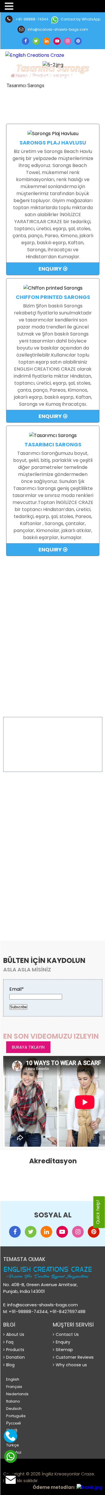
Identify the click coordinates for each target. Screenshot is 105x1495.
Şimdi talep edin (53, 759)
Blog (10, 1365)
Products (15, 1350)
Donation (15, 1357)
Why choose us (71, 1365)
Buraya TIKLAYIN (29, 901)
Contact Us (67, 1334)
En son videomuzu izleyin (51, 1036)
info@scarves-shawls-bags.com (57, 29)
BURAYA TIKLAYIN (28, 1047)
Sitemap (64, 1350)
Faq (9, 1342)
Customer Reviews (75, 1357)
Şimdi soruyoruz (55, 676)
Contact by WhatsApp (80, 19)
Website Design (16, 1467)
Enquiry (50, 268)
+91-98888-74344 (31, 19)
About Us (15, 1334)
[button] (10, 6)
